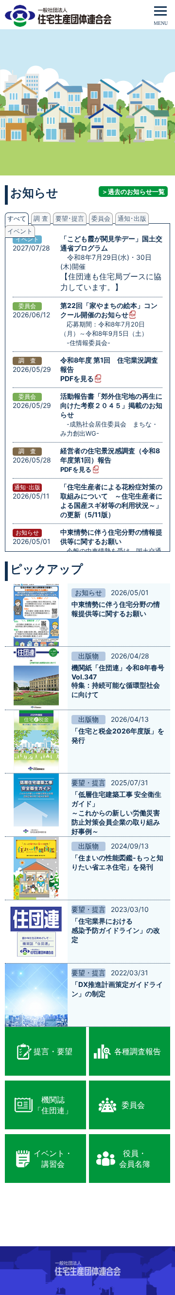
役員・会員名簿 (134, 1158)
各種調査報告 (137, 1051)
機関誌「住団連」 (53, 1105)
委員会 (133, 1105)
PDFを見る (77, 378)
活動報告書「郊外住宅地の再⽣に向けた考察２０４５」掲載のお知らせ (111, 405)
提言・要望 (53, 1051)
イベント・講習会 (53, 1158)
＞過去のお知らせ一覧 (133, 191)
